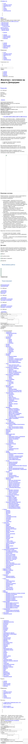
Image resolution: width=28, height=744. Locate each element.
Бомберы (8, 510)
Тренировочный (4, 286)
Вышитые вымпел (10, 576)
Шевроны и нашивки (8, 570)
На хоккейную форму (14, 505)
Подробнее (3, 290)
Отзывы (5, 9)
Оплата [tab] (16, 116)
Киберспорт (9, 380)
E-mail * (2, 315)
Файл (2, 324)
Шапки (10, 402)
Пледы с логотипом (10, 554)
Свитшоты (8, 515)
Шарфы (10, 406)
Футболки (11, 342)
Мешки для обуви (10, 531)
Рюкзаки (8, 538)
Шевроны (8, 572)
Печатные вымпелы (10, 577)
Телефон (2, 317)
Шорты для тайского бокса (15, 372)
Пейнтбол (8, 430)
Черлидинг (8, 479)
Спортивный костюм (13, 448)
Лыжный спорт (9, 392)
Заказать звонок (5, 30)
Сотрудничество (7, 10)
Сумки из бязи (9, 540)
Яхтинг (7, 488)
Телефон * (3, 724)
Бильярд (8, 344)
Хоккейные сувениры (14, 476)
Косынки (8, 530)
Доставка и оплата (7, 4)
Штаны (10, 341)
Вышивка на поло (10, 595)
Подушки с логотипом (11, 550)
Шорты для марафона (14, 412)
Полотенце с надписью (11, 556)
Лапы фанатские (10, 565)
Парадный (3, 293)
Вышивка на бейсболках (11, 600)
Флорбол (8, 452)
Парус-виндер (9, 587)
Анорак (8, 520)
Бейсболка (11, 351)
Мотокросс (8, 419)
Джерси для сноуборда (14, 398)
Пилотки (8, 534)
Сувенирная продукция (8, 549)
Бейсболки (8, 526)
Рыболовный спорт (10, 434)
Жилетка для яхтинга (14, 491)
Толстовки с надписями (6, 300)
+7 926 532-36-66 (4, 23)
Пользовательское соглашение (12, 720)
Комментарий (4, 323)
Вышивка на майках (10, 598)
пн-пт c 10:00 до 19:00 (8, 707)
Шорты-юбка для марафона (15, 413)
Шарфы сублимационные (12, 548)
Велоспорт (8, 346)
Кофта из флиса (12, 397)
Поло (10, 384)
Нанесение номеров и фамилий (13, 502)
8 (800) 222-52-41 (14, 21)
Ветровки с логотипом (6, 307)
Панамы (8, 532)
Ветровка (11, 440)
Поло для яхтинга (13, 493)
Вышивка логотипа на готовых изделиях (15, 593)
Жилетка (11, 395)
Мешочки (8, 567)
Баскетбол (8, 338)
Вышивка (5, 591)
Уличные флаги (9, 588)
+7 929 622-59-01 (6, 26)
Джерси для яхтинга (13, 492)
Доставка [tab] (20, 116)
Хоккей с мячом (9, 477)
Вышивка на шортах (10, 599)
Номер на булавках (13, 499)
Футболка (11, 350)
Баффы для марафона (13, 418)
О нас (4, 3)
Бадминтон (8, 336)
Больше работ (4, 88)
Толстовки (11, 383)
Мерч (4, 590)
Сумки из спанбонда (11, 542)
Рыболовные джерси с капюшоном (17, 436)
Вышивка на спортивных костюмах (14, 596)
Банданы (8, 523)
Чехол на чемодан (10, 543)
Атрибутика (6, 522)
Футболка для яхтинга (14, 494)
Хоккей (7, 471)
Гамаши (10, 474)
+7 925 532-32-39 (4, 22)
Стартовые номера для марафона (16, 417)
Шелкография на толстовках (12, 606)
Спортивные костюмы (11, 516)
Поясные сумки (9, 537)
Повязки (8, 536)
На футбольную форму (14, 504)
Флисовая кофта (12, 415)
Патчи (7, 573)
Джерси (10, 335)
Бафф (10, 352)
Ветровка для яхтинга (14, 489)
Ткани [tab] (9, 116)
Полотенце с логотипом (11, 557)
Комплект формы (13, 356)
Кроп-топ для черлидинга (15, 480)
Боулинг (8, 345)
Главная (5, 34)
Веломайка (11, 349)
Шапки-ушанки (9, 545)
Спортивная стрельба (11, 443)
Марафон (8, 407)
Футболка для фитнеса (14, 373)
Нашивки (8, 571)
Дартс (7, 363)
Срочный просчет (5, 28)
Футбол (8, 460)
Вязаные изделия (7, 568)
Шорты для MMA (13, 370)
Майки (10, 340)
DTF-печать (6, 612)
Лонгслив (11, 396)
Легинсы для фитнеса (14, 368)
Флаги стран (9, 582)
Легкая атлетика (10, 386)
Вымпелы (5, 574)
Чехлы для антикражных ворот (13, 564)
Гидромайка (11, 379)
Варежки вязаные (10, 527)
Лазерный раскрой (7, 613)
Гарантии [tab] (24, 116)
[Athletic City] (4, 1)
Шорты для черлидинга (14, 485)
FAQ (4, 7)
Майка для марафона (13, 408)
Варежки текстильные (11, 528)
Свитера (11, 472)
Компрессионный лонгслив (15, 391)
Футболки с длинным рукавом (16, 358)
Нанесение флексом (13, 503)
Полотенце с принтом (11, 559)
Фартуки (8, 561)
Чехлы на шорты (12, 475)
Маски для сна (9, 560)
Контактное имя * (5, 314)
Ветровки (8, 511)
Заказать (3, 99)
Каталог (5, 32)
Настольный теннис (10, 423)
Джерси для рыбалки (13, 438)
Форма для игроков (13, 462)
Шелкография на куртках (12, 607)
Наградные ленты (10, 562)
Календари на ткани (10, 555)
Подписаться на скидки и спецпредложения (12, 325)
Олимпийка (11, 394)
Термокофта (11, 400)
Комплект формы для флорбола (16, 453)
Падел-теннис (9, 429)
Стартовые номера (13, 401)
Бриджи (10, 334)
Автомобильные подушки (12, 551)
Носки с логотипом (10, 533)
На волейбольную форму (14, 506)
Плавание (8, 431)
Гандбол (8, 355)
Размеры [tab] (13, 116)
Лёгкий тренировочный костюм (16, 468)
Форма (10, 339)
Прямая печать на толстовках (13, 611)
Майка (10, 376)
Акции (4, 8)
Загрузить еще (4, 276)
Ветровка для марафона (14, 414)
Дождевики (8, 521)
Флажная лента (9, 584)
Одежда (5, 74)
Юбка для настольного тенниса (16, 428)
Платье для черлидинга (14, 483)
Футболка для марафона (14, 409)
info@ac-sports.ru (4, 27)
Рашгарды (11, 369)
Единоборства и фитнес (11, 367)
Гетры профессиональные (15, 362)
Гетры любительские (13, 361)
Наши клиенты (6, 37)
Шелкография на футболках (12, 602)
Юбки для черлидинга (14, 486)
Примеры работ (7, 36)
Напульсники (9, 553)
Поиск (2, 69)
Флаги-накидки (9, 589)
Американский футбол (11, 333)
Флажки (8, 585)
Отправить (3, 327)
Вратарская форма (13, 463)
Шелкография (6, 601)
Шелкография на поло (11, 604)
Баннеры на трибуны (11, 583)
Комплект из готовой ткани (15, 359)
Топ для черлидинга (13, 481)
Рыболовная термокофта (14, 437)
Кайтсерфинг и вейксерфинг (12, 374)
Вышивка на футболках (11, 594)
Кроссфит (8, 385)
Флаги (4, 578)
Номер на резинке (13, 500)
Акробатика (9, 332)
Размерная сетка (7, 5)
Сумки (7, 539)
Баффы (10, 404)
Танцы (7, 451)
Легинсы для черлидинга (14, 482)
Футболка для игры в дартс (15, 366)
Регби (7, 432)
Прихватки (8, 566)
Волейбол (8, 353)
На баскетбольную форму (15, 508)
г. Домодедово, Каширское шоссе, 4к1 (12, 702)
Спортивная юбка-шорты (14, 487)
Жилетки (5, 75)
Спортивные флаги (10, 581)
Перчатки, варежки (13, 403)
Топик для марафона (13, 411)
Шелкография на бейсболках (12, 605)
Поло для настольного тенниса (16, 426)
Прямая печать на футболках (12, 610)
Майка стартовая (13, 497)
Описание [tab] (5, 116)
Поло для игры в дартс (14, 364)
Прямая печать (6, 608)
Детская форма (12, 464)
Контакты (5, 38)
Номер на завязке (13, 498)
